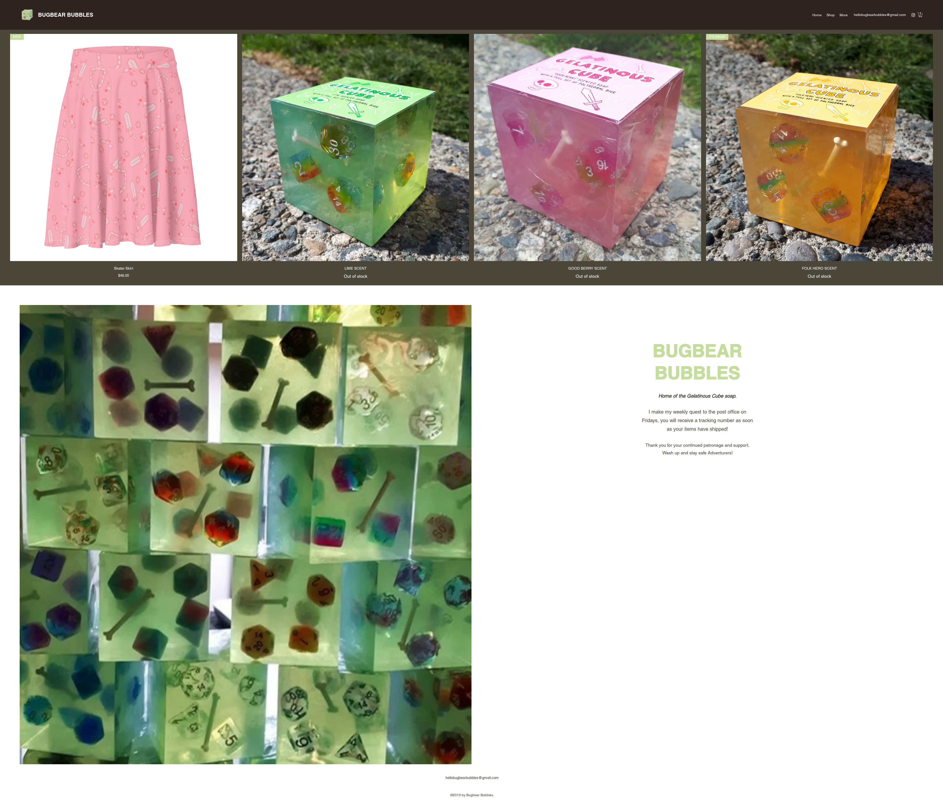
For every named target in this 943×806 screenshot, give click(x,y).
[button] (920, 14)
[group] (471, 157)
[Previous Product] (3, 147)
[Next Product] (940, 147)
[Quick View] (355, 147)
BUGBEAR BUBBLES (65, 15)
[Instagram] (913, 15)
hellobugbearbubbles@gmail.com (880, 15)
